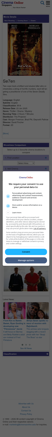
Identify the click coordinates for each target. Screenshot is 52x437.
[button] (26, 213)
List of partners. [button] (40, 228)
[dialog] (26, 218)
